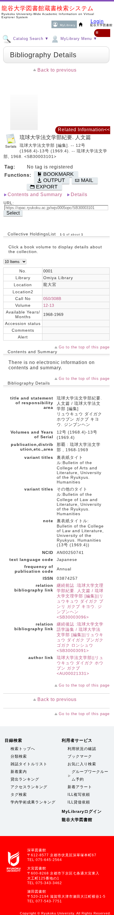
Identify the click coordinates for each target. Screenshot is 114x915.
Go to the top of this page (84, 347)
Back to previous (57, 70)
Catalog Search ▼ (30, 38)
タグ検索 (19, 794)
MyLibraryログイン (82, 811)
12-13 (48, 305)
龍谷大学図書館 (77, 819)
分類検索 (19, 756)
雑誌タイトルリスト (29, 764)
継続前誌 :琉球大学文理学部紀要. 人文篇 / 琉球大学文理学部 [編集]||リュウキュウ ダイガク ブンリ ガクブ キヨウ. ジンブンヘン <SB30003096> (80, 601)
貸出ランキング (25, 779)
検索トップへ (23, 749)
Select (13, 212)
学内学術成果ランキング (33, 802)
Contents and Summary (35, 194)
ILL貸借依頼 (79, 802)
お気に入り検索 (82, 764)
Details (79, 194)
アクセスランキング (29, 787)
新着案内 (19, 771)
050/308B (52, 298)
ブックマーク (80, 756)
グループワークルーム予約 (90, 775)
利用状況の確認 (82, 749)
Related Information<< (84, 129)
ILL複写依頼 (79, 794)
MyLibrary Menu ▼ (78, 38)
